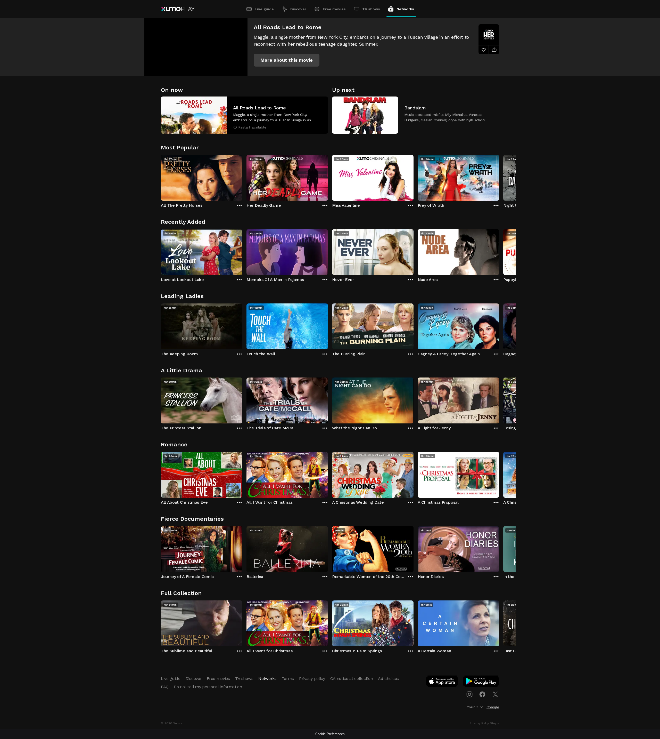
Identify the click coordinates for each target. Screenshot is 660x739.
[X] (495, 694)
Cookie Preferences (330, 734)
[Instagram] (469, 694)
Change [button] (492, 707)
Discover (298, 9)
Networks (405, 9)
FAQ (165, 686)
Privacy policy (312, 678)
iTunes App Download (442, 682)
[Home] (178, 9)
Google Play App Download (481, 682)
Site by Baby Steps (484, 723)
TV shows (371, 9)
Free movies (334, 9)
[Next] (499, 176)
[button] (286, 60)
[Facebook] (482, 694)
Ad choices (388, 678)
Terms (288, 678)
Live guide (264, 9)
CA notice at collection (351, 678)
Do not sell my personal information (208, 686)
